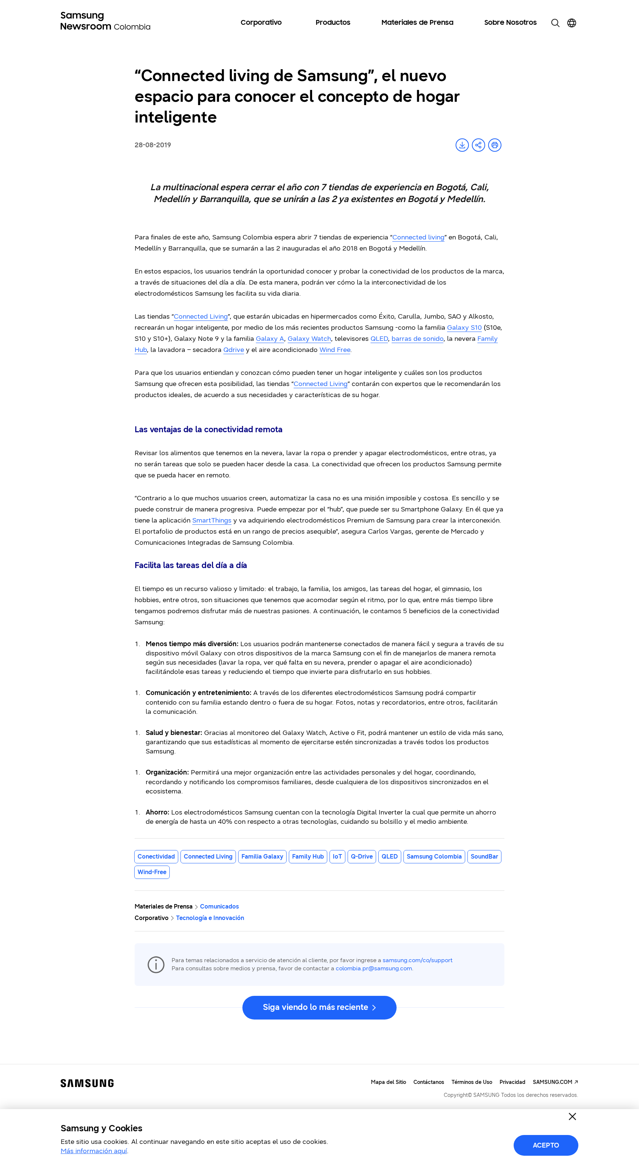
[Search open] (555, 23)
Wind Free (335, 350)
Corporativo (261, 23)
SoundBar (484, 856)
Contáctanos (428, 1082)
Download (462, 145)
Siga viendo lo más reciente (315, 1007)
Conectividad (156, 856)
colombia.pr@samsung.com (374, 968)
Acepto (546, 1145)
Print (494, 145)
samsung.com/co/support (418, 960)
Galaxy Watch (309, 339)
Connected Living (201, 316)
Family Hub (308, 856)
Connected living (418, 237)
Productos (333, 23)
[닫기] (572, 1116)
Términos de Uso (472, 1082)
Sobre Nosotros (510, 23)
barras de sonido (417, 339)
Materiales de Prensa (417, 23)
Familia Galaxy (262, 856)
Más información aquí (94, 1151)
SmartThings (211, 520)
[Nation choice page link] (571, 23)
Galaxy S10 (464, 327)
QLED (379, 339)
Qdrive (233, 350)
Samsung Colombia (434, 856)
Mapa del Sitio (388, 1082)
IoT (337, 856)
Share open (478, 145)
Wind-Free (152, 872)
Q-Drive (362, 856)
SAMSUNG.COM (552, 1082)
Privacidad (512, 1082)
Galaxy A (270, 339)
